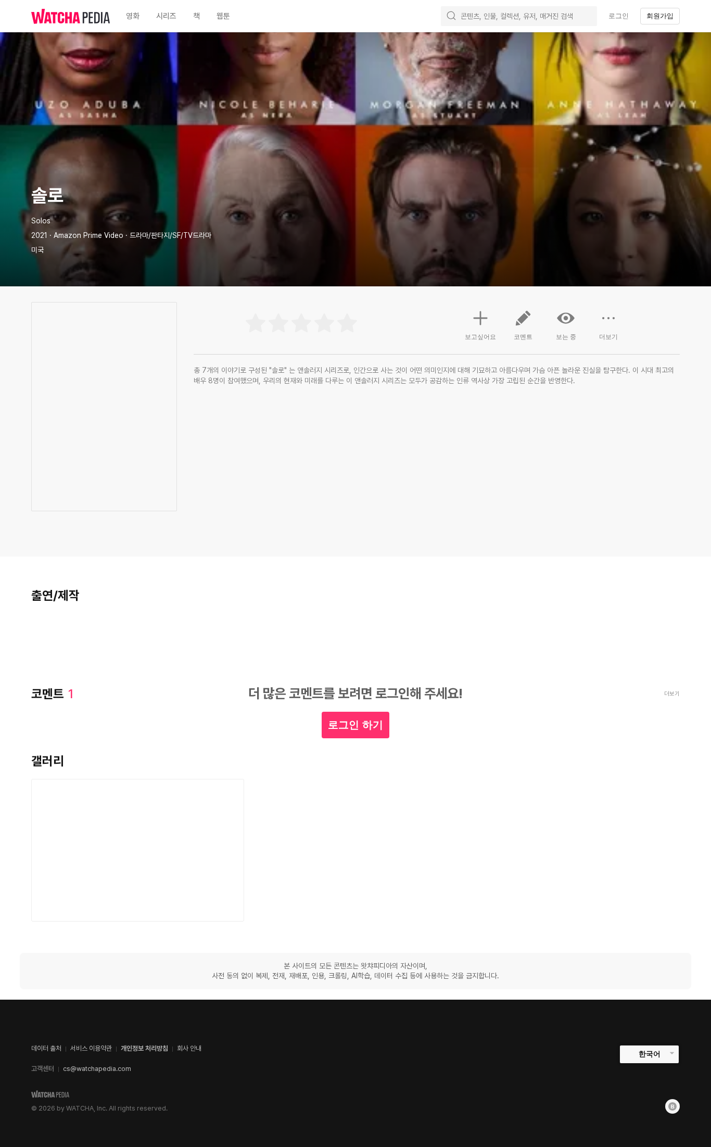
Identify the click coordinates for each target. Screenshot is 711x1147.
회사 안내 (189, 1048)
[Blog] (672, 1106)
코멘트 (523, 337)
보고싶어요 (480, 337)
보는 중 (566, 337)
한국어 (650, 1054)
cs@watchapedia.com (97, 1069)
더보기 (608, 337)
